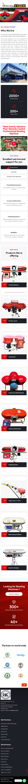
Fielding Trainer (4, 726)
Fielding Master (4, 729)
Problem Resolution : (14, 216)
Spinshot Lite (4, 731)
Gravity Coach (4, 759)
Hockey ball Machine (5, 739)
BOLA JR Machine (5, 751)
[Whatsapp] (24, 780)
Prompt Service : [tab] (14, 167)
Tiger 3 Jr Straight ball (6, 769)
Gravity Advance (5, 764)
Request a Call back (14, 594)
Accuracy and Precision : (14, 201)
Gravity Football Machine (6, 767)
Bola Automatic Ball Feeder (7, 748)
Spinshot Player (4, 734)
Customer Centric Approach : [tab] (14, 176)
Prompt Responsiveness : (14, 185)
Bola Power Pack (5, 753)
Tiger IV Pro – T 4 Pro (5, 772)
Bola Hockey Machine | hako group (8, 723)
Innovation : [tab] (14, 172)
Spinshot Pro (4, 737)
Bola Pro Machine (5, 756)
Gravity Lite (3, 761)
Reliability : (14, 232)
